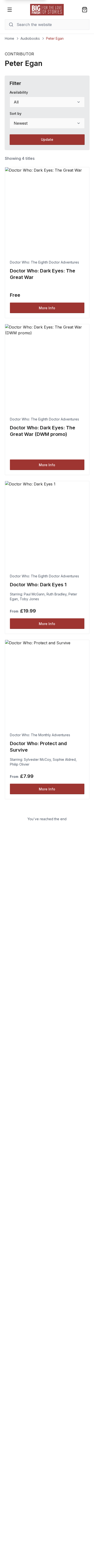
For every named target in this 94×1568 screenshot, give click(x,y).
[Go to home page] (47, 9)
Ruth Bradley (57, 594)
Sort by (15, 113)
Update (47, 139)
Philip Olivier (19, 764)
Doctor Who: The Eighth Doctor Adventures (44, 262)
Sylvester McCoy (37, 759)
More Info (47, 308)
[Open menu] (9, 9)
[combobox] (47, 102)
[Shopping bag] (84, 9)
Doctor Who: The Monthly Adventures (40, 735)
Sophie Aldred (64, 759)
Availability (19, 92)
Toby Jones (29, 599)
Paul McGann (34, 594)
